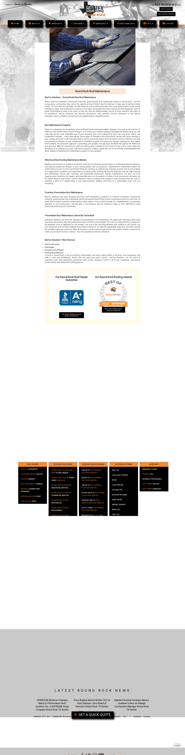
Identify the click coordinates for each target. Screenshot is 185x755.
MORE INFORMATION (71, 315)
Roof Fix (29, 469)
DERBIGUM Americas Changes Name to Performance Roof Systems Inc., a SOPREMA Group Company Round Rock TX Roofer (52, 705)
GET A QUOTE (166, 9)
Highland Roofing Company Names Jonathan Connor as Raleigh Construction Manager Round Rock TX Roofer (131, 705)
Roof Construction (52, 244)
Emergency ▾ (102, 23)
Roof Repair (49, 247)
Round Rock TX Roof (60, 501)
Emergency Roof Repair (54, 250)
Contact (170, 23)
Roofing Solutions (63, 464)
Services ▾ (57, 23)
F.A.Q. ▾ (150, 23)
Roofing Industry (31, 496)
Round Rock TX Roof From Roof (62, 479)
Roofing (28, 479)
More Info (154, 464)
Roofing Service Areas (93, 464)
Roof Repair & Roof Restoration (91, 471)
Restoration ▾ (127, 23)
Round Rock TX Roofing (61, 486)
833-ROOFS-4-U (166, 4)
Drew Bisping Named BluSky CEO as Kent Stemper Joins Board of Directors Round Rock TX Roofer (92, 703)
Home (16, 23)
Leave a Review (23, 4)
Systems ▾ (79, 23)
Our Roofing (28, 501)
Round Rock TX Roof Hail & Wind (62, 471)
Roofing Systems (123, 464)
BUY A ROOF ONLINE (166, 14)
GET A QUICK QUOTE (94, 714)
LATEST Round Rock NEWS (92, 690)
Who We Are (32, 464)
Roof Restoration (32, 474)
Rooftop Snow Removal (54, 253)
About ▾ (36, 23)
